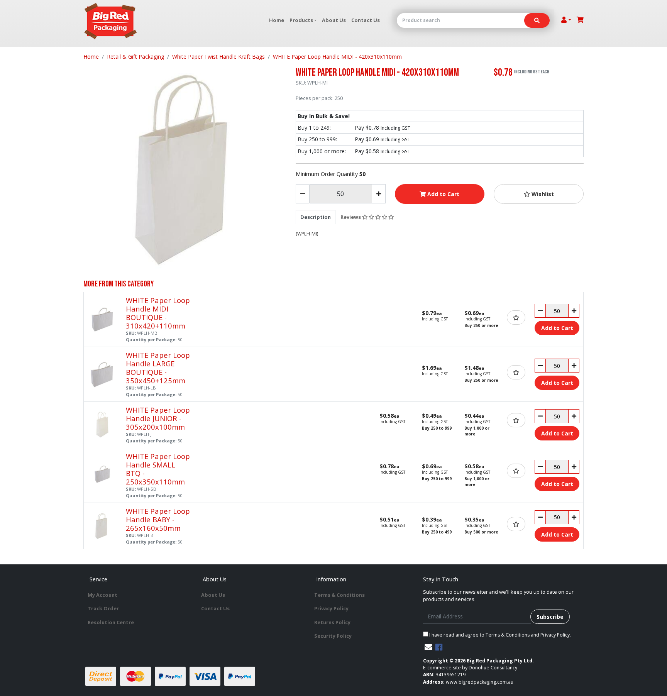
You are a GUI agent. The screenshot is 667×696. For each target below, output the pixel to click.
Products (301, 20)
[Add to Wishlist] (516, 317)
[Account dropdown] (566, 20)
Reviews (351, 216)
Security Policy (333, 635)
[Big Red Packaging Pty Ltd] (110, 21)
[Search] (537, 20)
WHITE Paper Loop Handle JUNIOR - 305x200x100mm (158, 418)
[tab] (315, 217)
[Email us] (428, 647)
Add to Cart (442, 194)
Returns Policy (332, 622)
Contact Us (365, 20)
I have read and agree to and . (499, 635)
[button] (539, 194)
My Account (102, 594)
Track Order (103, 608)
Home (276, 20)
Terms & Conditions (339, 594)
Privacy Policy (331, 608)
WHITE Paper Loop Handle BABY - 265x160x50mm (158, 519)
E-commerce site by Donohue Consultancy (470, 667)
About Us (334, 20)
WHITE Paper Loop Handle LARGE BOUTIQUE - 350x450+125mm (158, 367)
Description (315, 216)
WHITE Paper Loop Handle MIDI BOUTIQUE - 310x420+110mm (158, 312)
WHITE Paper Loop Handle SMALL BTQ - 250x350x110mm (158, 468)
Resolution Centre (111, 622)
